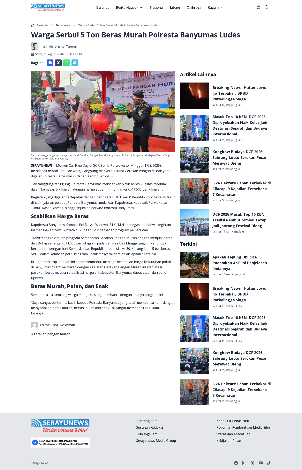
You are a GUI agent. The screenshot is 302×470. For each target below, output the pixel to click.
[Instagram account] (244, 463)
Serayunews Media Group (156, 440)
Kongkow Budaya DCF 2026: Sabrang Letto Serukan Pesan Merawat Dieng (239, 157)
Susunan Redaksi (149, 427)
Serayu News (39, 463)
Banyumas (63, 25)
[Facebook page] (236, 463)
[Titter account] (252, 463)
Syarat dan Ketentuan (233, 434)
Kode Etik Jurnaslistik (232, 421)
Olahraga (194, 7)
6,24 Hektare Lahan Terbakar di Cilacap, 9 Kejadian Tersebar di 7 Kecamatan (241, 188)
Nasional (157, 7)
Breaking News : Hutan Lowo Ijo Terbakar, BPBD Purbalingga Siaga (239, 93)
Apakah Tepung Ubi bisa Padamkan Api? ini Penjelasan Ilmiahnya (239, 263)
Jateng (175, 7)
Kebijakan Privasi (229, 440)
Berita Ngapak (127, 7)
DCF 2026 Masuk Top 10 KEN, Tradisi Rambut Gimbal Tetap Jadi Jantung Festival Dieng (239, 220)
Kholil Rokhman (63, 325)
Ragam (213, 7)
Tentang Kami (147, 421)
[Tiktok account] (269, 463)
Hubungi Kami (147, 434)
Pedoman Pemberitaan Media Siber (243, 427)
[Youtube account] (261, 463)
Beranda (102, 7)
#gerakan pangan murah (50, 334)
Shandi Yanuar (66, 46)
